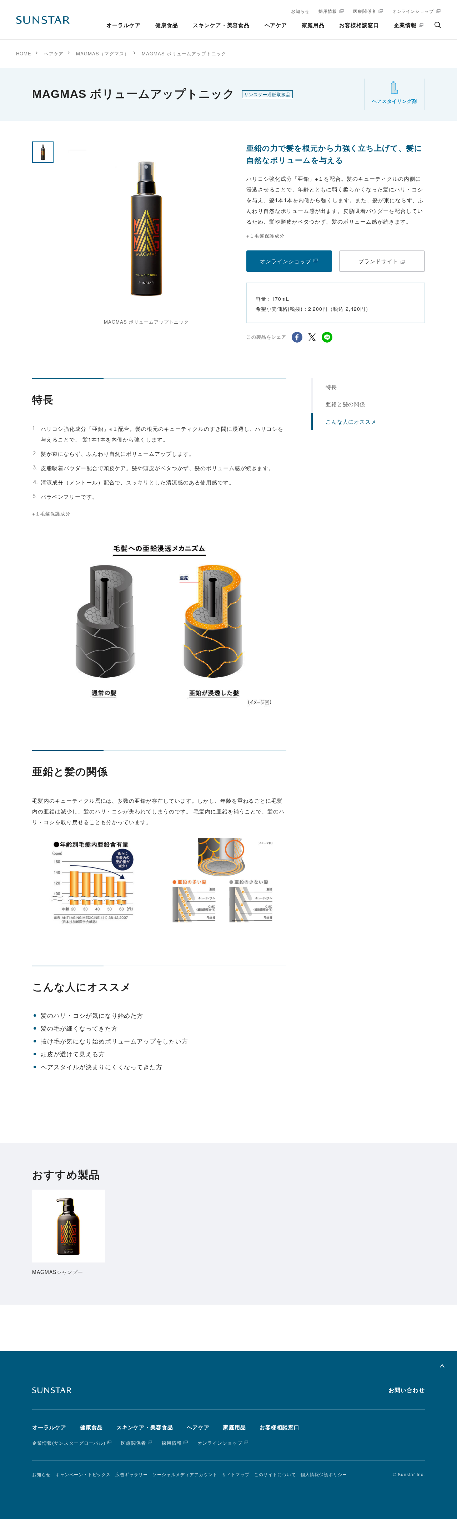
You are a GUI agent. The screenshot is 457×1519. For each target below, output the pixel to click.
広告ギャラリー (131, 1474)
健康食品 (166, 25)
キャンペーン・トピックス (83, 1474)
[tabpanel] (146, 234)
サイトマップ (236, 1474)
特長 (331, 386)
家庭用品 (313, 25)
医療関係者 (364, 11)
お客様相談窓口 (359, 25)
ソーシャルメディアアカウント (184, 1474)
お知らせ (300, 11)
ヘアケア (276, 25)
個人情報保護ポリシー (324, 1474)
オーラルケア (123, 25)
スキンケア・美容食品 (221, 25)
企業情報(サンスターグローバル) (68, 1442)
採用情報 (327, 11)
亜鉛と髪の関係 (346, 404)
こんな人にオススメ (351, 421)
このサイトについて (275, 1474)
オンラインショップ (413, 11)
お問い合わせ (406, 1390)
